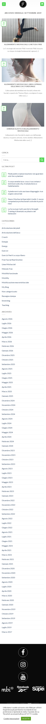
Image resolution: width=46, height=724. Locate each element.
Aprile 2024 (6, 437)
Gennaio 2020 (7, 605)
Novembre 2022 (8, 505)
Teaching (5, 305)
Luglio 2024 (6, 423)
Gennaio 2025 (7, 396)
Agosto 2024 (7, 419)
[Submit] (42, 160)
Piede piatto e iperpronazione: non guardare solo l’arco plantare (25, 175)
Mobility (5, 278)
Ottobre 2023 (7, 459)
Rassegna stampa (9, 296)
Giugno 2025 (7, 378)
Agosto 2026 (7, 319)
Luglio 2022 (6, 523)
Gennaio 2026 (7, 350)
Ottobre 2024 (7, 409)
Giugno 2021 (7, 541)
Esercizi (5, 251)
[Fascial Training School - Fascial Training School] (23, 4)
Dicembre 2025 (8, 355)
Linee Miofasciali (9, 264)
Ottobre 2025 (7, 360)
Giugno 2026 (7, 328)
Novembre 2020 (8, 573)
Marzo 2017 (7, 632)
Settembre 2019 (8, 618)
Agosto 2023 (7, 468)
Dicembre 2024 (8, 400)
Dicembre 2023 (8, 450)
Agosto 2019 (7, 623)
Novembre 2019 (8, 609)
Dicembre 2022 (8, 500)
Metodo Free (7, 269)
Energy (4, 246)
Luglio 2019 (6, 627)
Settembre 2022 (8, 514)
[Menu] (4, 4)
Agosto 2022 (7, 518)
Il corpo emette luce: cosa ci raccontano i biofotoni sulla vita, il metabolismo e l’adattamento (24, 183)
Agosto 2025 (7, 369)
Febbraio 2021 (8, 559)
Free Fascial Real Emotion (12, 260)
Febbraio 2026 (8, 346)
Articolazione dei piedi (11, 228)
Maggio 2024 (7, 432)
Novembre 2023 (8, 455)
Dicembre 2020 (8, 568)
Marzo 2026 (7, 341)
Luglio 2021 (6, 536)
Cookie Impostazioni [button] (11, 719)
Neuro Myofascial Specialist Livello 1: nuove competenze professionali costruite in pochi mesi (26, 201)
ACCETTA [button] (25, 719)
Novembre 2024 (8, 405)
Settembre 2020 (8, 577)
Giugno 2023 (7, 478)
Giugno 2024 (7, 428)
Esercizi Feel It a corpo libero (13, 255)
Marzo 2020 (7, 595)
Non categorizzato (9, 291)
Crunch (5, 237)
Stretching (6, 301)
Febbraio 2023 (8, 491)
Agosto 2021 (7, 532)
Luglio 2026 (6, 323)
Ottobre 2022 (7, 509)
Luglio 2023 (6, 473)
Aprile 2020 (6, 591)
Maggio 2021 (7, 546)
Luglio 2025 (6, 373)
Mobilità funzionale (10, 273)
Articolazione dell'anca (11, 232)
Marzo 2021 (7, 555)
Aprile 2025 (6, 387)
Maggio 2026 (7, 332)
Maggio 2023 (7, 482)
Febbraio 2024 (8, 441)
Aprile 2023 (6, 487)
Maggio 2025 (7, 382)
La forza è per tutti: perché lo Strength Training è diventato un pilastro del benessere (23, 211)
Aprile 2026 (6, 337)
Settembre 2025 (8, 364)
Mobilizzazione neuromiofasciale (15, 282)
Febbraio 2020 (8, 600)
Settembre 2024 (8, 414)
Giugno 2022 (7, 527)
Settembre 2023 (8, 464)
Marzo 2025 (7, 391)
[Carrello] (42, 4)
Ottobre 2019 (7, 614)
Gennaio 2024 (7, 446)
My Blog (5, 287)
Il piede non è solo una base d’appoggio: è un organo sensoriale (25, 192)
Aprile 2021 (6, 550)
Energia (5, 242)
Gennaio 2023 (7, 496)
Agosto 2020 (7, 582)
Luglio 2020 (6, 586)
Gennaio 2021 (7, 564)
